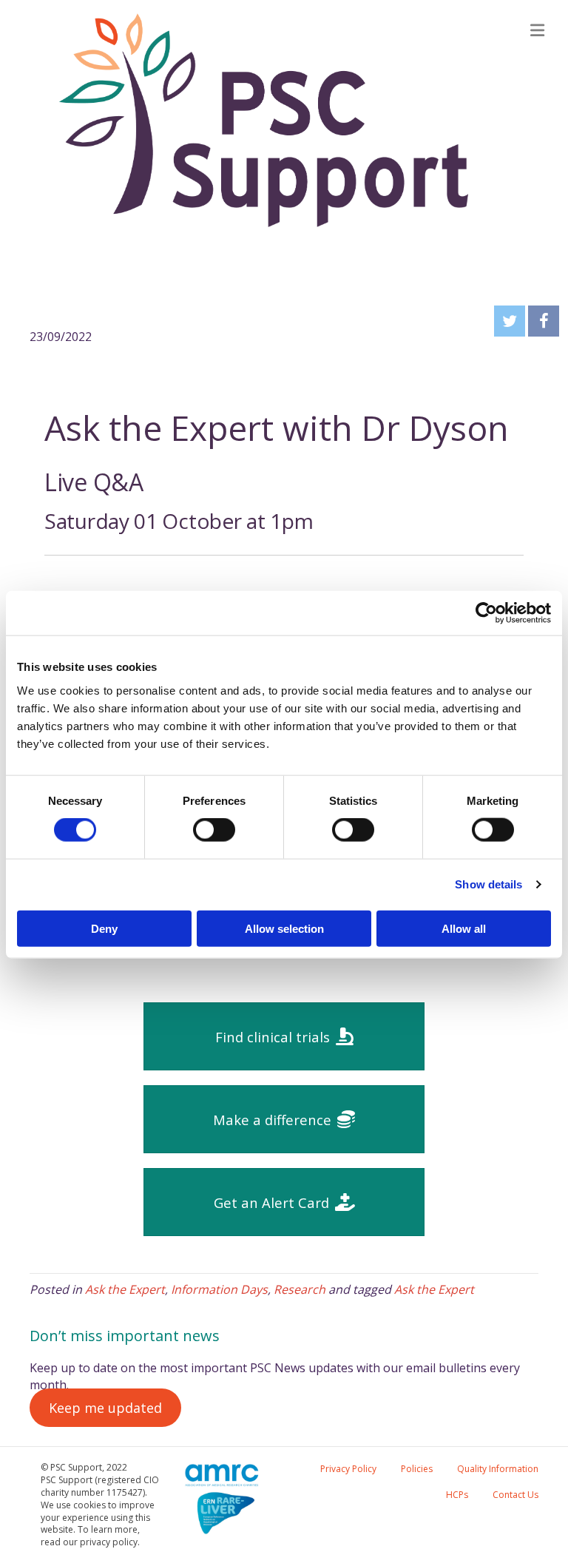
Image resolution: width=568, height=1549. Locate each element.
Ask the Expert (125, 1289)
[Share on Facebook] (543, 321)
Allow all (464, 928)
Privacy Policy (348, 1468)
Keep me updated (105, 1408)
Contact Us (515, 1494)
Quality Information (497, 1468)
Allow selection (284, 928)
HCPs (457, 1494)
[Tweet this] (509, 321)
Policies (417, 1468)
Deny (104, 928)
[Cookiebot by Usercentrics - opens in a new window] (486, 613)
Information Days (219, 1289)
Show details (488, 884)
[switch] (214, 830)
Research (299, 1289)
